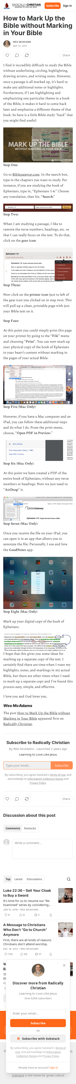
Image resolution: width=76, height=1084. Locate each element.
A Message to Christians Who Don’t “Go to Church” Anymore (25, 930)
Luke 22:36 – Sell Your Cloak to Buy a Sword (27, 892)
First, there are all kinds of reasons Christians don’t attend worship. (27, 942)
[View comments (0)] (17, 55)
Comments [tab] (13, 828)
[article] (38, 902)
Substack (18, 1075)
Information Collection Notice (45, 779)
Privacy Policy (51, 1056)
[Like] (7, 55)
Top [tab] (8, 879)
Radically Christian (17, 724)
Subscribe (52, 6)
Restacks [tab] (30, 828)
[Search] (69, 879)
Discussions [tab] (34, 879)
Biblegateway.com (26, 174)
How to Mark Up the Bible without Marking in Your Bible (36, 715)
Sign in (67, 6)
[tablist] (20, 828)
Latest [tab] (18, 879)
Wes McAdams (22, 41)
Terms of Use (57, 775)
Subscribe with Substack (41, 1038)
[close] (64, 965)
